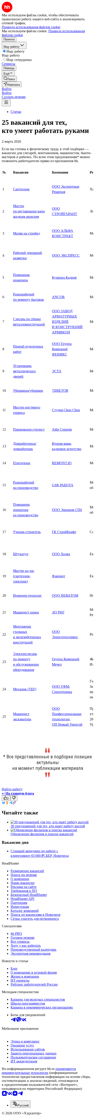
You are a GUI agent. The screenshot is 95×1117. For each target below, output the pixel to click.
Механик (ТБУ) (24, 689)
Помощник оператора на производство (25, 510)
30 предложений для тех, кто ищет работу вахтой (48, 826)
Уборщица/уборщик (28, 390)
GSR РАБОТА (62, 485)
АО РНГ (58, 612)
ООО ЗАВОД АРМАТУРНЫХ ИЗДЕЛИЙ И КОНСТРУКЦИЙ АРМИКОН (67, 321)
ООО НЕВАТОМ (65, 595)
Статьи (16, 112)
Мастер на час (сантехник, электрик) (23, 576)
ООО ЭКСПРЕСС (66, 255)
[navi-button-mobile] (6, 102)
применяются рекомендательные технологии (39, 1071)
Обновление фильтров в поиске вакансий (42, 834)
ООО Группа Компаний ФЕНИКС (62, 349)
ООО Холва (61, 554)
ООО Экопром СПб (67, 510)
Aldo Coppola (62, 429)
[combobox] (20, 1104)
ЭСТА (56, 371)
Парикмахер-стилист (29, 429)
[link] (9, 78)
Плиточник (21, 463)
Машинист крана (26, 612)
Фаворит (58, 576)
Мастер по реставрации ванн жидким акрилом (29, 211)
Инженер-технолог (27, 595)
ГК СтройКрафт (64, 532)
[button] (6, 89)
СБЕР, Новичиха (56, 856)
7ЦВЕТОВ (60, 390)
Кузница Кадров (64, 277)
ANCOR (58, 297)
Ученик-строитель (27, 532)
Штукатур (20, 554)
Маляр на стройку (26, 233)
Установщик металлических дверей (24, 371)
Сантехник (21, 189)
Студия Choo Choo (66, 410)
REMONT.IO (62, 463)
